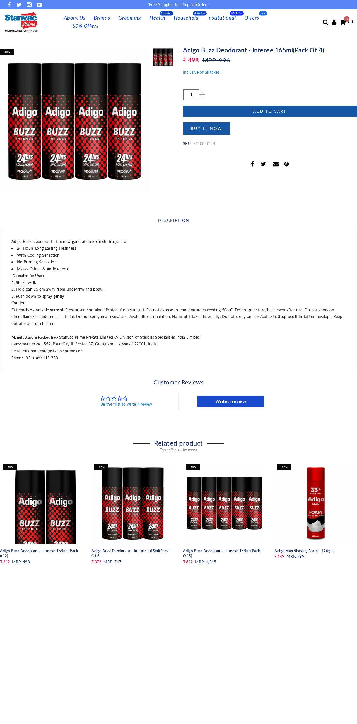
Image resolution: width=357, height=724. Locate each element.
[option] (74, 120)
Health (157, 18)
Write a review (230, 401)
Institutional (221, 18)
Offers (251, 18)
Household (186, 18)
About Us (74, 18)
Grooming (130, 18)
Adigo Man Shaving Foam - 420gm (304, 551)
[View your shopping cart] (343, 22)
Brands (102, 18)
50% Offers (85, 26)
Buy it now (207, 128)
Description (173, 220)
